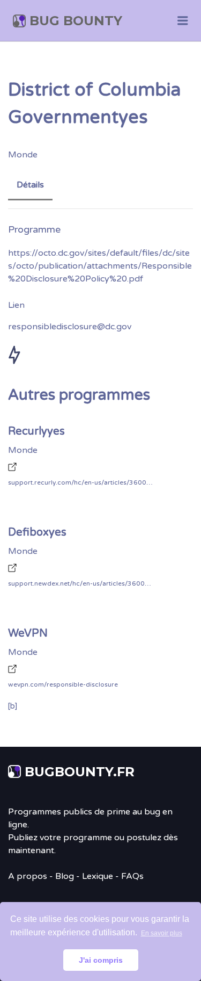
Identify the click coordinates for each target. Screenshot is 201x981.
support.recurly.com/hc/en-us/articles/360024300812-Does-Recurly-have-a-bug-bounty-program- (80, 482)
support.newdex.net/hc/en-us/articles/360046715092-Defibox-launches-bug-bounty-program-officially (80, 583)
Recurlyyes (36, 431)
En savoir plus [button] (161, 933)
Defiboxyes (37, 532)
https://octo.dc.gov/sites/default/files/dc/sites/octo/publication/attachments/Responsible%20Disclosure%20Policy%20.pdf (100, 266)
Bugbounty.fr (80, 772)
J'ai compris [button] (101, 960)
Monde (23, 154)
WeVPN (28, 633)
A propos (27, 876)
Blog (64, 876)
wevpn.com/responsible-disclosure (63, 684)
